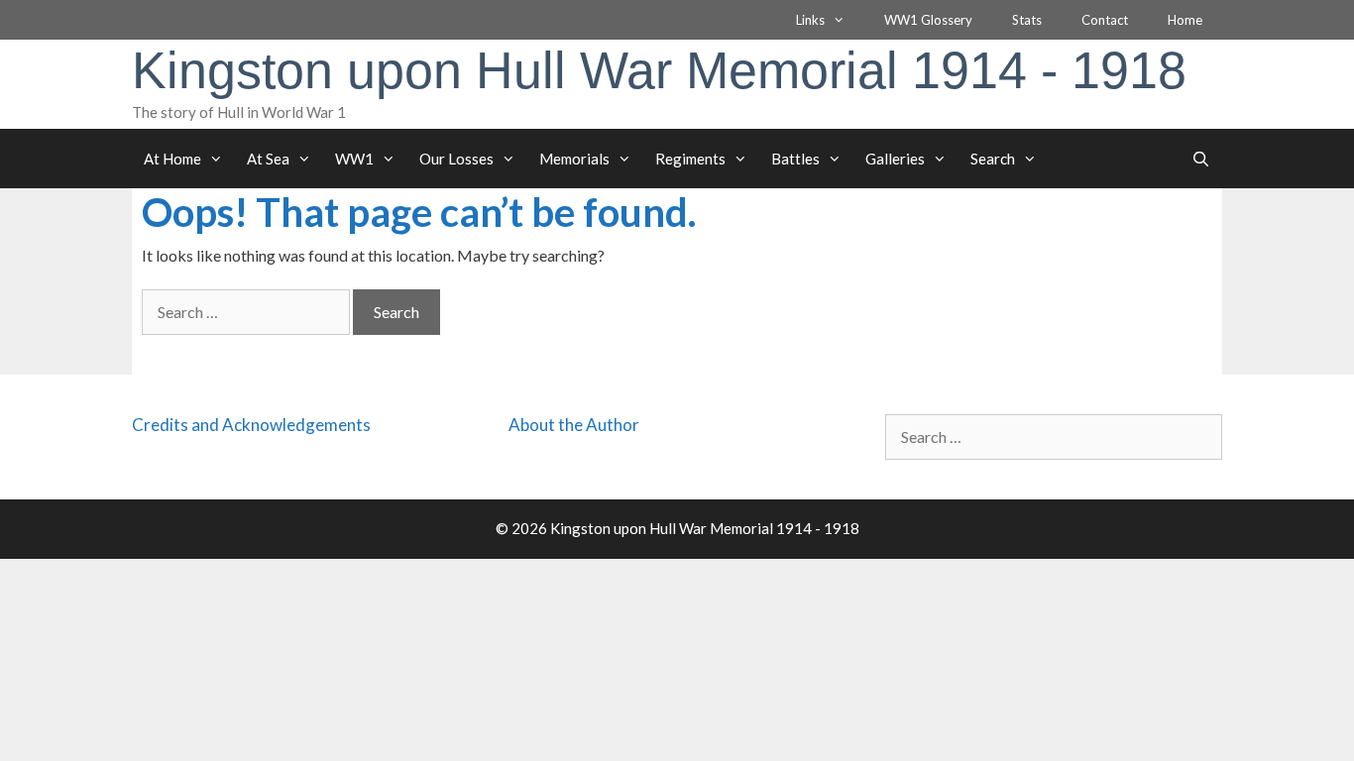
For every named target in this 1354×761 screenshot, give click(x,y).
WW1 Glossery (928, 20)
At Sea (268, 158)
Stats (1027, 20)
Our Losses (456, 158)
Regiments (690, 158)
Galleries (895, 158)
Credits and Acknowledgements (251, 424)
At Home (172, 158)
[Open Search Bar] (1201, 158)
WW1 (354, 158)
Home (1185, 20)
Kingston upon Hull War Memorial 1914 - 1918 (659, 70)
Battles (795, 158)
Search (992, 158)
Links (810, 20)
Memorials (574, 158)
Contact (1104, 20)
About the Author (573, 424)
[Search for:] (247, 311)
